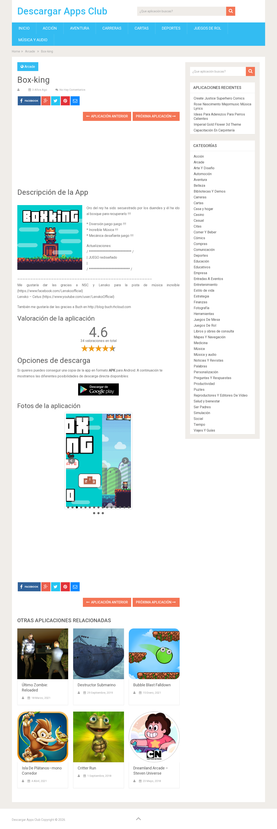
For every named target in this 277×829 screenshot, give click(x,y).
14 (124, 507)
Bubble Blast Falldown (152, 685)
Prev (71, 460)
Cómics (199, 238)
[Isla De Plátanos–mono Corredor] (42, 737)
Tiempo (199, 424)
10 (107, 507)
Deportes (171, 28)
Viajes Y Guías (204, 430)
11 (111, 507)
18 (103, 513)
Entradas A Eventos (208, 279)
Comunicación (204, 250)
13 (120, 507)
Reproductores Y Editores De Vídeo (221, 395)
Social (198, 419)
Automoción (203, 174)
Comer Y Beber (205, 232)
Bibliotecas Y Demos (209, 191)
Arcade (30, 51)
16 (94, 513)
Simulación (202, 413)
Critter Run (87, 768)
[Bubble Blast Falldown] (154, 653)
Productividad (204, 384)
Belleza (199, 186)
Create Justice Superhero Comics (219, 98)
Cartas (142, 28)
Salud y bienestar (207, 401)
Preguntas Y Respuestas (212, 378)
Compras (200, 244)
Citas (197, 226)
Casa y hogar (203, 209)
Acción (50, 28)
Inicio (24, 28)
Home (16, 51)
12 (116, 507)
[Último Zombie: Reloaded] (42, 653)
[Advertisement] (98, 157)
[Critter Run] (98, 737)
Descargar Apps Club (62, 11)
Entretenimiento (205, 285)
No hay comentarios (72, 89)
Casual (199, 220)
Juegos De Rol (207, 28)
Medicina (201, 343)
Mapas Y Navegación (209, 337)
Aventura (79, 28)
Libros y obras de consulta (214, 331)
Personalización (206, 372)
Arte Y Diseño (204, 168)
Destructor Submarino (97, 685)
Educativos (202, 267)
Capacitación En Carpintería (214, 130)
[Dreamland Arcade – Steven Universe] (154, 737)
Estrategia (201, 296)
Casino (199, 215)
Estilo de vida (204, 290)
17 (98, 513)
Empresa (200, 273)
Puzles (199, 390)
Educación (201, 261)
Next (125, 460)
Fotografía (201, 308)
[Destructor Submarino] (98, 653)
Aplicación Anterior (109, 116)
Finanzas (200, 302)
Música (199, 349)
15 (129, 507)
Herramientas (204, 314)
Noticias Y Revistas (208, 360)
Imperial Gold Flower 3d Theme (217, 124)
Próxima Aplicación (154, 116)
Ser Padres (202, 407)
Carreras (111, 28)
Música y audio (32, 40)
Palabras (200, 366)
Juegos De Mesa (207, 320)
